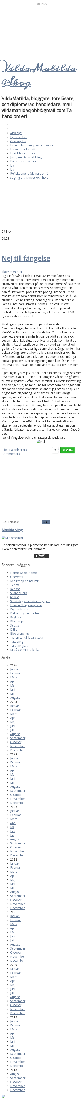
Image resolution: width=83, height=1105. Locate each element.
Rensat (15, 589)
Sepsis (14, 625)
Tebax (14, 585)
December (17, 750)
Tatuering (16, 641)
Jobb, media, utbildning (26, 157)
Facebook (9, 245)
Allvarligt (16, 133)
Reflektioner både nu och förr (30, 173)
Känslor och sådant (23, 161)
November (17, 746)
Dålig (13, 629)
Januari (15, 669)
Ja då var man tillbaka (25, 650)
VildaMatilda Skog (39, 75)
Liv (12, 165)
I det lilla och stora (23, 153)
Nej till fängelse (26, 258)
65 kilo (14, 597)
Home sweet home (23, 573)
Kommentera (11, 454)
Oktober (15, 742)
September (17, 738)
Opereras (16, 577)
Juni (12, 689)
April (13, 681)
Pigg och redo (19, 609)
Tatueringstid (19, 646)
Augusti (15, 697)
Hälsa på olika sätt (23, 149)
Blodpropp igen (20, 633)
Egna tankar (18, 137)
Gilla (69, 450)
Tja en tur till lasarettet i (26, 637)
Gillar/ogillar (18, 141)
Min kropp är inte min (25, 581)
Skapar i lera (18, 593)
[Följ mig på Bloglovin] (36, 557)
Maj (13, 685)
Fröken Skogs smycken (26, 605)
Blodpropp (17, 621)
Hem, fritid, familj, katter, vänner (32, 145)
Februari (15, 673)
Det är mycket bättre (24, 613)
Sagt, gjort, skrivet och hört (29, 177)
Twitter (4, 245)
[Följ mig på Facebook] (46, 557)
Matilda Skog (12, 529)
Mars (13, 677)
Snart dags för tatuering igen (30, 601)
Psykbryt (16, 617)
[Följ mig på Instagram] (41, 557)
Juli (12, 693)
